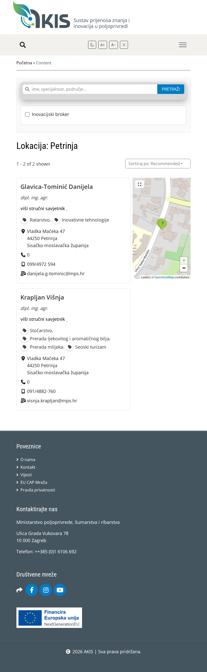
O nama (27, 459)
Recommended (154, 163)
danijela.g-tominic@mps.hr (56, 273)
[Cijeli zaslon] (139, 184)
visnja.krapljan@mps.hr (52, 401)
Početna (24, 63)
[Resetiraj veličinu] (124, 45)
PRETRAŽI (171, 89)
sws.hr (103, 661)
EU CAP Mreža (33, 482)
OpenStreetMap (164, 277)
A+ (102, 44)
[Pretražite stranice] (23, 44)
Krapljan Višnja (42, 297)
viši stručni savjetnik (42, 208)
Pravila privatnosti (37, 490)
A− (113, 44)
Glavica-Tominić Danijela (56, 186)
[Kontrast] (92, 45)
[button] (184, 260)
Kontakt (27, 467)
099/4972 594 (41, 264)
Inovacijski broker (50, 114)
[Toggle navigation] (183, 45)
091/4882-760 (41, 391)
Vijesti (26, 475)
